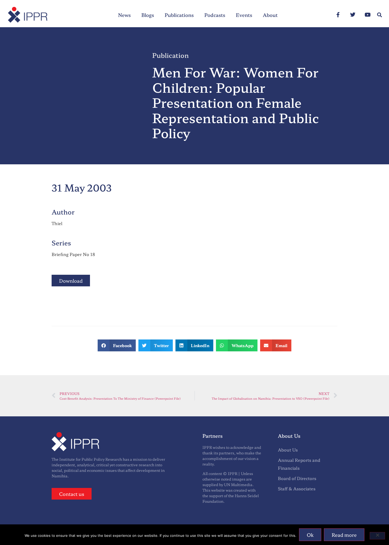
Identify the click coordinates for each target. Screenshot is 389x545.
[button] (379, 15)
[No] (377, 535)
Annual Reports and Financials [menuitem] (299, 464)
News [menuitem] (124, 14)
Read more (344, 534)
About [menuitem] (270, 14)
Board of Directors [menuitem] (297, 478)
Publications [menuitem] (179, 14)
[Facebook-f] (338, 14)
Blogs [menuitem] (147, 14)
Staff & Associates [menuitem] (296, 488)
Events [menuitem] (244, 14)
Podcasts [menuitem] (214, 14)
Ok (310, 534)
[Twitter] (352, 14)
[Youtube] (367, 14)
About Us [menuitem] (288, 449)
